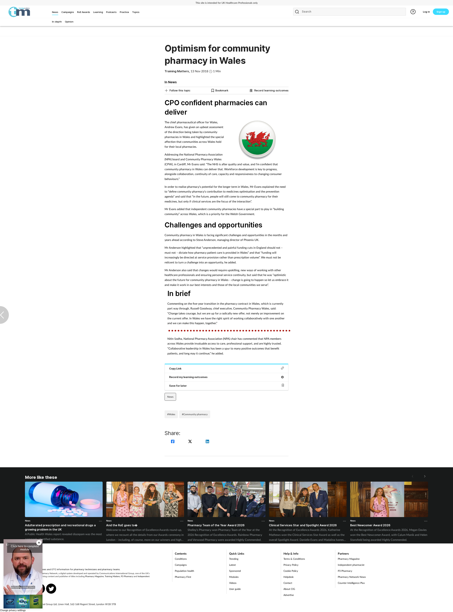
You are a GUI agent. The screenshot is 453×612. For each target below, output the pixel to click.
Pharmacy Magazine (94, 576)
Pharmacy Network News (352, 576)
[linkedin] (207, 441)
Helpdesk (288, 576)
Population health (184, 570)
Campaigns (181, 564)
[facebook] (173, 441)
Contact (287, 582)
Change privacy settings (13, 610)
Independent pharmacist (351, 564)
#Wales (171, 414)
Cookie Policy (290, 570)
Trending (233, 558)
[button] (424, 476)
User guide (235, 588)
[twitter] (190, 441)
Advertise (288, 594)
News (170, 396)
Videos (232, 582)
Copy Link (175, 368)
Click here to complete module (25, 547)
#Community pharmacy (195, 414)
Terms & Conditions (294, 558)
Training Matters (112, 576)
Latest (232, 564)
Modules (234, 576)
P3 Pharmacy (127, 576)
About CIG (289, 588)
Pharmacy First (183, 576)
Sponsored (235, 570)
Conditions (181, 558)
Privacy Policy (290, 564)
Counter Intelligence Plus (351, 582)
